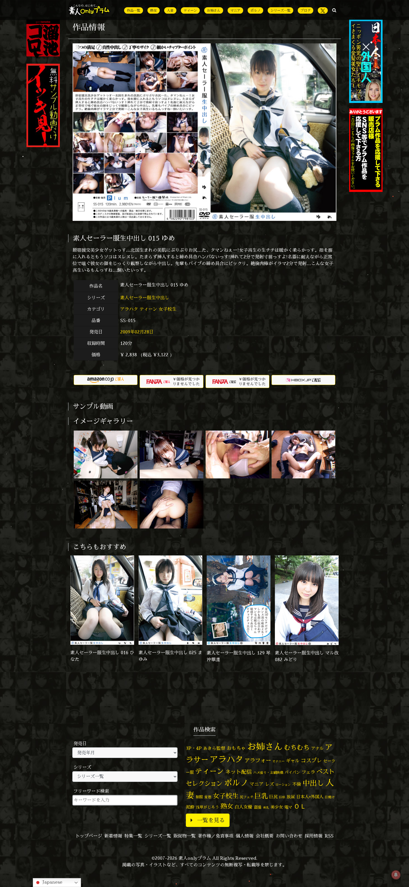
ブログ (305, 10)
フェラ (308, 772)
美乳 (266, 807)
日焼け (330, 797)
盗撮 (258, 807)
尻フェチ (246, 797)
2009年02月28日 (137, 332)
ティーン (190, 10)
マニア (235, 10)
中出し (313, 783)
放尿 (291, 797)
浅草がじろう (207, 807)
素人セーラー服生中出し (145, 298)
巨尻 (273, 797)
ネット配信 (238, 771)
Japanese (51, 882)
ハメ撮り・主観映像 (268, 772)
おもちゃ (236, 748)
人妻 (170, 10)
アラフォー (258, 760)
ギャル (292, 760)
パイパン (292, 772)
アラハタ (129, 309)
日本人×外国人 (309, 797)
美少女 (276, 807)
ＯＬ (300, 806)
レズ (269, 784)
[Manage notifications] (395, 874)
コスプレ (311, 760)
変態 (207, 797)
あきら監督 (214, 748)
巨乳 (261, 795)
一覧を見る (211, 820)
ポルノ (255, 10)
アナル (317, 748)
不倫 (296, 784)
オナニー (278, 761)
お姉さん (213, 10)
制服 (199, 796)
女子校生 (167, 309)
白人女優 (243, 807)
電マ (288, 807)
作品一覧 (133, 10)
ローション (283, 784)
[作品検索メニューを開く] (334, 10)
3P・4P (194, 748)
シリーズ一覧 (280, 10)
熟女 (153, 10)
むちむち (297, 747)
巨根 (282, 797)
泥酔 (190, 807)
